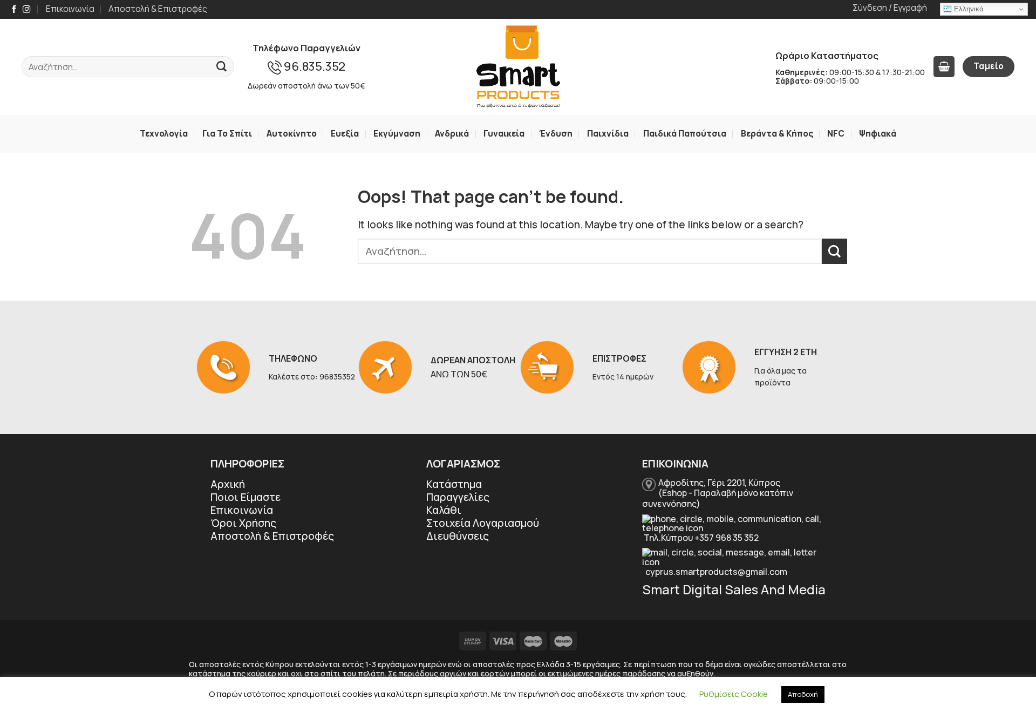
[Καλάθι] (943, 66)
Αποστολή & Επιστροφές (157, 9)
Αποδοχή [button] (803, 694)
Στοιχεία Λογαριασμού (482, 523)
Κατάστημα (454, 484)
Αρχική (227, 484)
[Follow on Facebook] (14, 9)
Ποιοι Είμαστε (245, 497)
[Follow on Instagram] (26, 9)
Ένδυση (555, 133)
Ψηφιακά (877, 133)
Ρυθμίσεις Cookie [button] (733, 694)
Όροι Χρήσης (243, 523)
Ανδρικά (452, 133)
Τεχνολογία (164, 133)
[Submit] (222, 67)
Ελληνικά (968, 9)
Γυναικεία (503, 133)
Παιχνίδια (608, 133)
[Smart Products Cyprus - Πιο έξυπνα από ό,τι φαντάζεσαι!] (518, 67)
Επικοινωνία (70, 9)
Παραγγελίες (457, 497)
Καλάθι (443, 510)
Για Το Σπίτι (227, 133)
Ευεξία (345, 133)
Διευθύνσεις (457, 536)
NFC (835, 133)
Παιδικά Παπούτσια (684, 133)
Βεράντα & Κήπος (777, 133)
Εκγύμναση (396, 133)
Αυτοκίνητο (292, 133)
